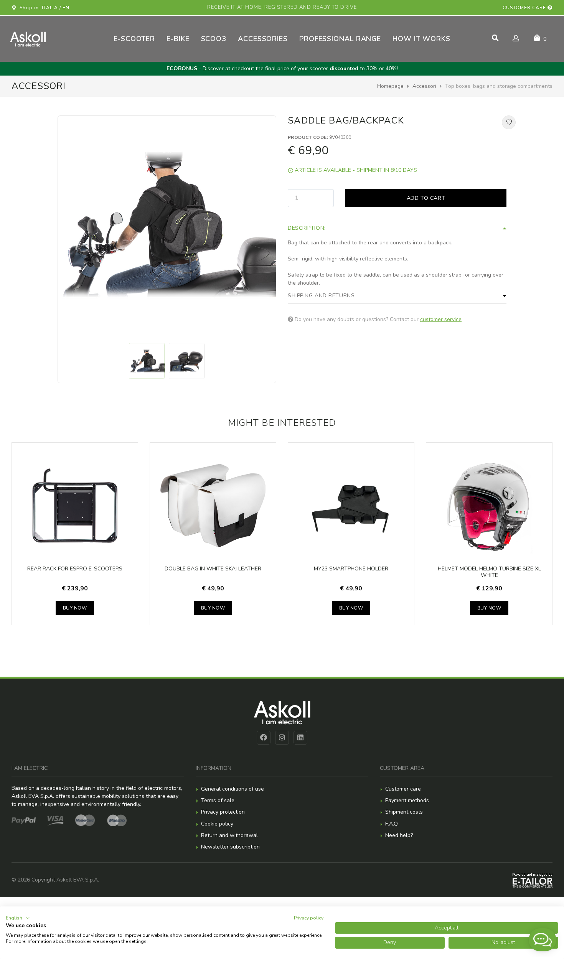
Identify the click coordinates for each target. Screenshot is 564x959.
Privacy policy (308, 918)
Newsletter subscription (230, 846)
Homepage (390, 86)
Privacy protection (223, 812)
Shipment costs (404, 812)
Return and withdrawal (229, 835)
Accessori (424, 86)
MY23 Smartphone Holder (351, 568)
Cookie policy (217, 823)
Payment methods (407, 800)
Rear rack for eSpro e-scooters (74, 568)
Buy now (75, 608)
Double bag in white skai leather (213, 568)
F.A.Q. (392, 823)
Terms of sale (217, 800)
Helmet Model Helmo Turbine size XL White (489, 572)
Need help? (399, 835)
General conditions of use (232, 789)
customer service (441, 319)
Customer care (525, 8)
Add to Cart (426, 198)
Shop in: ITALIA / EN (42, 8)
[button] (18, 918)
